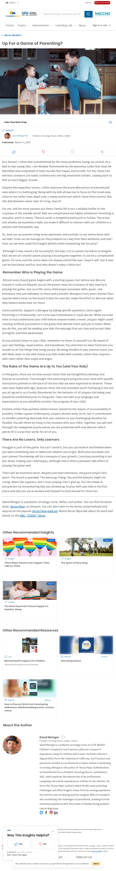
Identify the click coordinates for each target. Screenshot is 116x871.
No (44, 844)
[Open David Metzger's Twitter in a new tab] (41, 812)
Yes (21, 844)
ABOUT (88, 2)
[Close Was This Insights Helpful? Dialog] (53, 831)
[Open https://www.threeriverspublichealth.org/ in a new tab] (29, 14)
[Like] (14, 151)
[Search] (88, 14)
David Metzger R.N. (20, 136)
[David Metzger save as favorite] (63, 737)
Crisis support (96, 851)
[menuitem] (10, 25)
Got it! (96, 864)
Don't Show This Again (17, 855)
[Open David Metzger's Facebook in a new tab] (46, 812)
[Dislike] (43, 151)
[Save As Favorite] (72, 151)
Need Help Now (102, 2)
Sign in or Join (100, 25)
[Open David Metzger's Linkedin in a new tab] (56, 812)
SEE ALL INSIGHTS (12, 35)
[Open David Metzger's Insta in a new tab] (51, 812)
